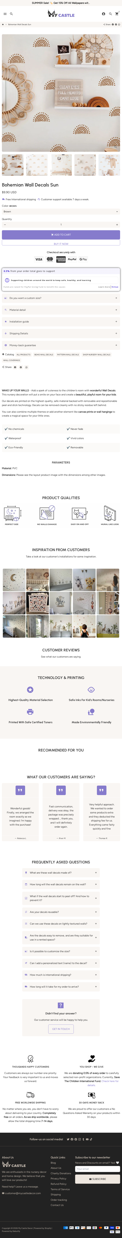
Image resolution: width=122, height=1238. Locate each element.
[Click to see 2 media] (37, 165)
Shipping (56, 1194)
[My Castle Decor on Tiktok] (91, 1139)
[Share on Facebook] (113, 24)
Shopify (48, 1228)
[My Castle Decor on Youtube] (87, 1139)
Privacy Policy (58, 1178)
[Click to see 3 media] (61, 165)
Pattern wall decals (68, 355)
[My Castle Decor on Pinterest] (76, 1139)
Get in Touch (61, 1029)
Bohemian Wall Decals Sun (19, 24)
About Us (56, 1167)
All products (23, 355)
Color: (9, 205)
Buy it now (61, 243)
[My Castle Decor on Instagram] (79, 1139)
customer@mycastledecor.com (21, 1193)
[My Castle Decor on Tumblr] (83, 1139)
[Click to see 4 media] (85, 165)
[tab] (61, 298)
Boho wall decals (43, 355)
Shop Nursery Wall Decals (96, 355)
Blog (53, 1162)
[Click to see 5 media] (109, 165)
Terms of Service (60, 1189)
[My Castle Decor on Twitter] (68, 1139)
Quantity (7, 219)
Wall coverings (11, 360)
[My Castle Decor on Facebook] (72, 1139)
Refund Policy (58, 1183)
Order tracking (59, 1199)
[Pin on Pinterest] (116, 24)
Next (116, 93)
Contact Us (57, 1205)
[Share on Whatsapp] (119, 24)
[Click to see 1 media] (13, 165)
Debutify (16, 1231)
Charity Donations (61, 1173)
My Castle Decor (25, 1228)
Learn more (104, 287)
